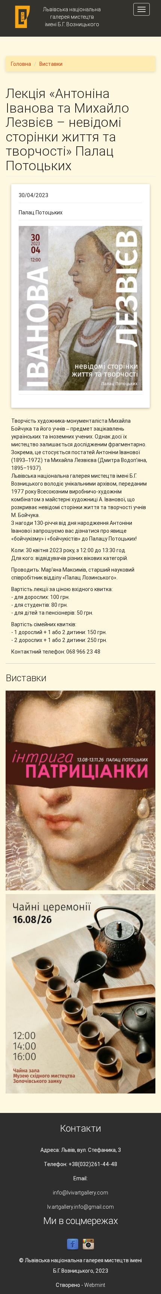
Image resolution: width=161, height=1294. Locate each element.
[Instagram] (88, 1244)
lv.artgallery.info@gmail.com (80, 1206)
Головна (21, 64)
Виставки (51, 64)
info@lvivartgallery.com (80, 1192)
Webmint (94, 1285)
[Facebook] (73, 1244)
